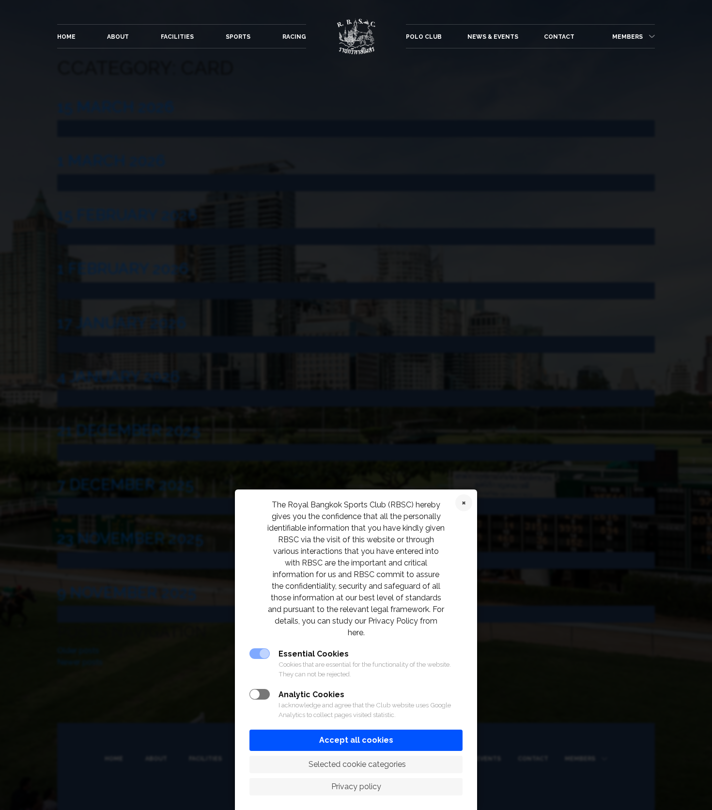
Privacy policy (356, 786)
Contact (559, 36)
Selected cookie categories (356, 764)
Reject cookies (463, 502)
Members (627, 36)
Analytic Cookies (311, 694)
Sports (238, 36)
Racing (294, 36)
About (118, 36)
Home (66, 36)
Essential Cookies (314, 653)
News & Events (492, 36)
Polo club (424, 36)
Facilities (177, 36)
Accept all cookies (356, 740)
